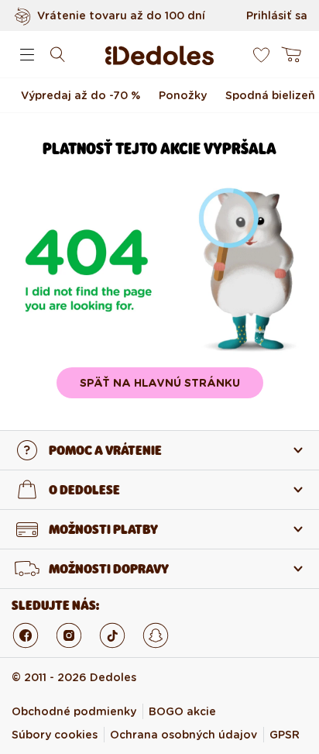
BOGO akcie (182, 711)
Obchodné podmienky (74, 711)
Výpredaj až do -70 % (80, 95)
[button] (27, 54)
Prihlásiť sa (276, 15)
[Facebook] (25, 635)
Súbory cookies (55, 734)
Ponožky (183, 95)
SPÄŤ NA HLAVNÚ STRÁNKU (160, 383)
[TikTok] (112, 635)
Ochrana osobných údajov (183, 734)
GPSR (284, 734)
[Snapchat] (156, 635)
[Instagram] (69, 635)
